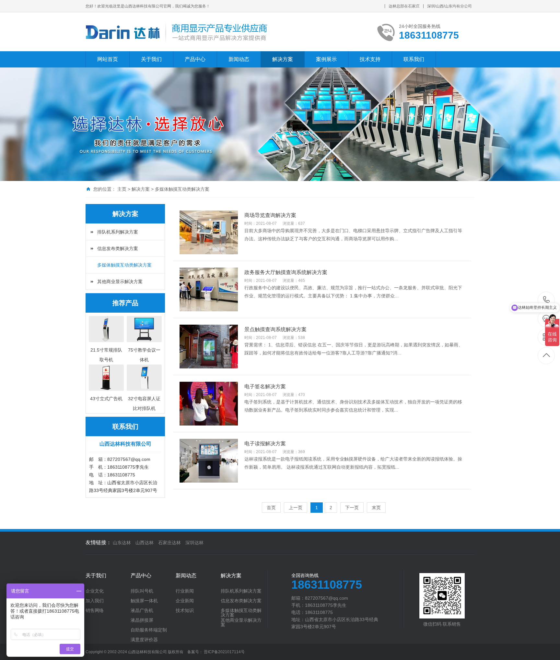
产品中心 (195, 59)
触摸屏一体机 (144, 600)
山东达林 (122, 542)
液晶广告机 (142, 610)
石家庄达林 (169, 542)
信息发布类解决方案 (117, 248)
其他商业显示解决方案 (120, 281)
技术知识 (185, 610)
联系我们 (413, 59)
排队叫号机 (142, 591)
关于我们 (151, 59)
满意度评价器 (144, 639)
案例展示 (326, 59)
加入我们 (95, 600)
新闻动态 (238, 59)
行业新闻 (185, 591)
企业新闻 (185, 600)
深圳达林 (194, 542)
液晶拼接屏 (142, 620)
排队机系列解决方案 (117, 231)
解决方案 (282, 59)
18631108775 (546, 300)
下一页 (352, 507)
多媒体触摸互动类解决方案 (182, 189)
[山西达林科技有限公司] (177, 32)
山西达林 (144, 542)
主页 (121, 189)
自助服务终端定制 (149, 630)
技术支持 (370, 59)
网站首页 (107, 59)
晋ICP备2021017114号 (224, 652)
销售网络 (95, 610)
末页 (376, 507)
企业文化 (95, 591)
